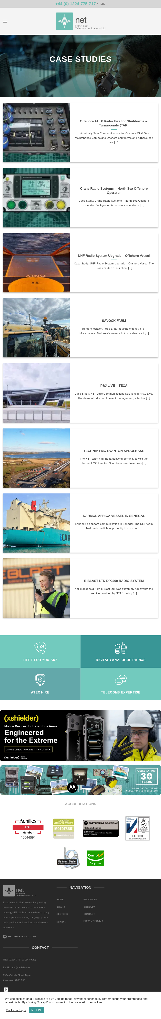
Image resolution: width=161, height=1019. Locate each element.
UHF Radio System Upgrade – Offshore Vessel (114, 256)
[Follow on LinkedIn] (6, 990)
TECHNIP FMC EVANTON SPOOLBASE (114, 451)
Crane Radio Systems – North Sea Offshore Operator (114, 191)
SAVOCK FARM (114, 321)
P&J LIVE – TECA (113, 386)
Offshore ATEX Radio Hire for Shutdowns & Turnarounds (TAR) (114, 123)
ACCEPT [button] (36, 1010)
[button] (5, 21)
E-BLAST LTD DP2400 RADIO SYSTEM (114, 581)
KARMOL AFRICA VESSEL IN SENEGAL (114, 516)
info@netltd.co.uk (21, 967)
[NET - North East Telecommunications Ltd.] (80, 21)
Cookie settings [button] (16, 1010)
